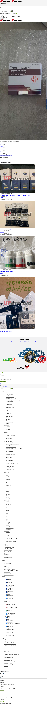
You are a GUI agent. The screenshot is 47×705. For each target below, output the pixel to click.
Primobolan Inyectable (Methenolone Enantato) (14, 448)
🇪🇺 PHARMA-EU (8, 589)
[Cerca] (0, 374)
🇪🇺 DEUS (7, 619)
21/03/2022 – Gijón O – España (6, 271)
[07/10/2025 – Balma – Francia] (17, 329)
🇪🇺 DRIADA (8, 583)
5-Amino (7, 473)
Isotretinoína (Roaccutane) (10, 435)
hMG (4, 553)
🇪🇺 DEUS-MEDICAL (9, 582)
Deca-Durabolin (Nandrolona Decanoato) (13, 444)
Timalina (4, 153)
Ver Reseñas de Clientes (8, 660)
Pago (14, 341)
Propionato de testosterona (10, 469)
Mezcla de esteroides (9, 460)
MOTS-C (7, 506)
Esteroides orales (7, 392)
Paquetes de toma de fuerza (8, 575)
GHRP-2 (7, 488)
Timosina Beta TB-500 (6, 156)
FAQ (25, 341)
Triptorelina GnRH (9, 529)
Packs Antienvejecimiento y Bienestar (10, 561)
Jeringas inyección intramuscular (11, 541)
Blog (4, 667)
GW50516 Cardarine (9, 411)
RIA (4, 648)
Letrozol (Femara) (7, 554)
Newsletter (6, 666)
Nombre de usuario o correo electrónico (7, 684)
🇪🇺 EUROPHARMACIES (9, 580)
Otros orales (6, 432)
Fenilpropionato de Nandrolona (11, 447)
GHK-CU (7, 486)
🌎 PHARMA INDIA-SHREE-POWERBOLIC (13, 611)
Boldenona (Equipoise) (9, 442)
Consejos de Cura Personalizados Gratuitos (11, 654)
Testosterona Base (9, 464)
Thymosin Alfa (8, 526)
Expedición (18, 341)
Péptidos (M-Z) (6, 500)
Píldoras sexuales (9, 438)
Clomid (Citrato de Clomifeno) (9, 547)
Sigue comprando (3, 381)
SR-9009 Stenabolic (9, 422)
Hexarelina (7, 492)
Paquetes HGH (6, 566)
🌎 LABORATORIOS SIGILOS (10, 598)
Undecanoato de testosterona (11, 470)
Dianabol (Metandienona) (10, 397)
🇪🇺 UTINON (8, 592)
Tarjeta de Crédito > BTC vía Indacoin (10, 644)
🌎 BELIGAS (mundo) (9, 595)
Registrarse (1, 701)
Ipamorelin (7, 497)
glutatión (7, 491)
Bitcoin (5, 641)
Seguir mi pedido (9, 633)
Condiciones (28, 341)
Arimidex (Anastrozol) (7, 545)
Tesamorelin (4, 150)
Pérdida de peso (4, 159)
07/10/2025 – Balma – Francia (6, 331)
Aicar (7, 475)
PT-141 (7, 513)
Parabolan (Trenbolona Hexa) (11, 454)
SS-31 (7, 520)
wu (4, 647)
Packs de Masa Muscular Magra (9, 569)
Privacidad (22, 341)
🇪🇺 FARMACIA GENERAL (10, 585)
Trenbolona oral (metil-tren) (10, 403)
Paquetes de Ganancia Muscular (7, 199)
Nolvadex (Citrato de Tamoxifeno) (9, 556)
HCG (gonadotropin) (7, 551)
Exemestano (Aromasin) (8, 550)
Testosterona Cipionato (10, 466)
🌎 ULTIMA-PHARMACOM (6, 233)
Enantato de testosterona (10, 467)
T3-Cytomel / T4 (8, 429)
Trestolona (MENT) (9, 457)
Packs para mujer (7, 572)
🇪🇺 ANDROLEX (8, 579)
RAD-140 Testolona (9, 417)
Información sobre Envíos (10, 629)
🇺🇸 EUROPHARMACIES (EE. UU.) (11, 607)
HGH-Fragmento (8, 494)
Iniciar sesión (8, 703)
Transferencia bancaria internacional (10, 645)
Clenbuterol (8, 426)
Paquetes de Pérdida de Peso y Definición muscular (12, 570)
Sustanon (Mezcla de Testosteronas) (12, 463)
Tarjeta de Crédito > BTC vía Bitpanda (10, 642)
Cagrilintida (8, 479)
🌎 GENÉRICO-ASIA (9, 597)
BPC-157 (7, 478)
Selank (4, 144)
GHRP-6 (7, 489)
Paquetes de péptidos (7, 573)
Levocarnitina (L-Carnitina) (10, 498)
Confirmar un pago (7, 639)
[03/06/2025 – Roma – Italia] (17, 227)
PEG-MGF (7, 510)
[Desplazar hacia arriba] (0, 383)
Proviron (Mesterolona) (8, 557)
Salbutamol (8, 428)
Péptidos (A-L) (6, 472)
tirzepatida (4, 151)
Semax (4, 147)
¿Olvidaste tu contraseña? (10, 688)
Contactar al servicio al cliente (9, 657)
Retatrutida (4, 160)
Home (12, 341)
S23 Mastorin (8, 419)
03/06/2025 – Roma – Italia (5, 229)
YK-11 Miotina (8, 423)
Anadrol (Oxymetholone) (10, 394)
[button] (23, 676)
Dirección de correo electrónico (5, 697)
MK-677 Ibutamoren (9, 416)
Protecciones (4, 544)
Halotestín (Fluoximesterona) (11, 398)
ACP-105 (7, 410)
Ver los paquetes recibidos (7, 269)
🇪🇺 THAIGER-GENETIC (9, 588)
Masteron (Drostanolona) (10, 445)
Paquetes (3, 560)
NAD (6, 507)
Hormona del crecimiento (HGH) (11, 538)
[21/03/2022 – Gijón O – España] (17, 268)
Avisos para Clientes (34, 341)
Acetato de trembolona (10, 450)
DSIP (6, 482)
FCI (6, 495)
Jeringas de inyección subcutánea (12, 542)
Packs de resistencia (7, 563)
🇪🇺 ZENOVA (8, 594)
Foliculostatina (8, 485)
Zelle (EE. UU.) (6, 650)
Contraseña (2, 686)
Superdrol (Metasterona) (10, 401)
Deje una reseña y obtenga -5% (9, 661)
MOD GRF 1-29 (8, 504)
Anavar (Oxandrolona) (9, 395)
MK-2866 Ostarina (9, 414)
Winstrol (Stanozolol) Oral (10, 407)
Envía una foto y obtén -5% (10, 636)
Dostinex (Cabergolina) (8, 548)
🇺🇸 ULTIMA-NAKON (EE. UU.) (10, 604)
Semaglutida (5, 145)
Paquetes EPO (4, 196)
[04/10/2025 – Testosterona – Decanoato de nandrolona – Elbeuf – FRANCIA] (17, 192)
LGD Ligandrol (8, 413)
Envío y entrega (6, 628)
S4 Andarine (8, 420)
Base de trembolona (9, 451)
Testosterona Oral (9, 404)
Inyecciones (4, 439)
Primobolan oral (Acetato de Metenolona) (13, 400)
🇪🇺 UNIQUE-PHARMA (9, 591)
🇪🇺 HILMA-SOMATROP (9, 586)
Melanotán (7, 501)
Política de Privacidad (9, 632)
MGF (6, 503)
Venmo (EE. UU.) (6, 651)
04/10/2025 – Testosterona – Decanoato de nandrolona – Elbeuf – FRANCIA (15, 195)
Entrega (3, 576)
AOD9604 (7, 476)
